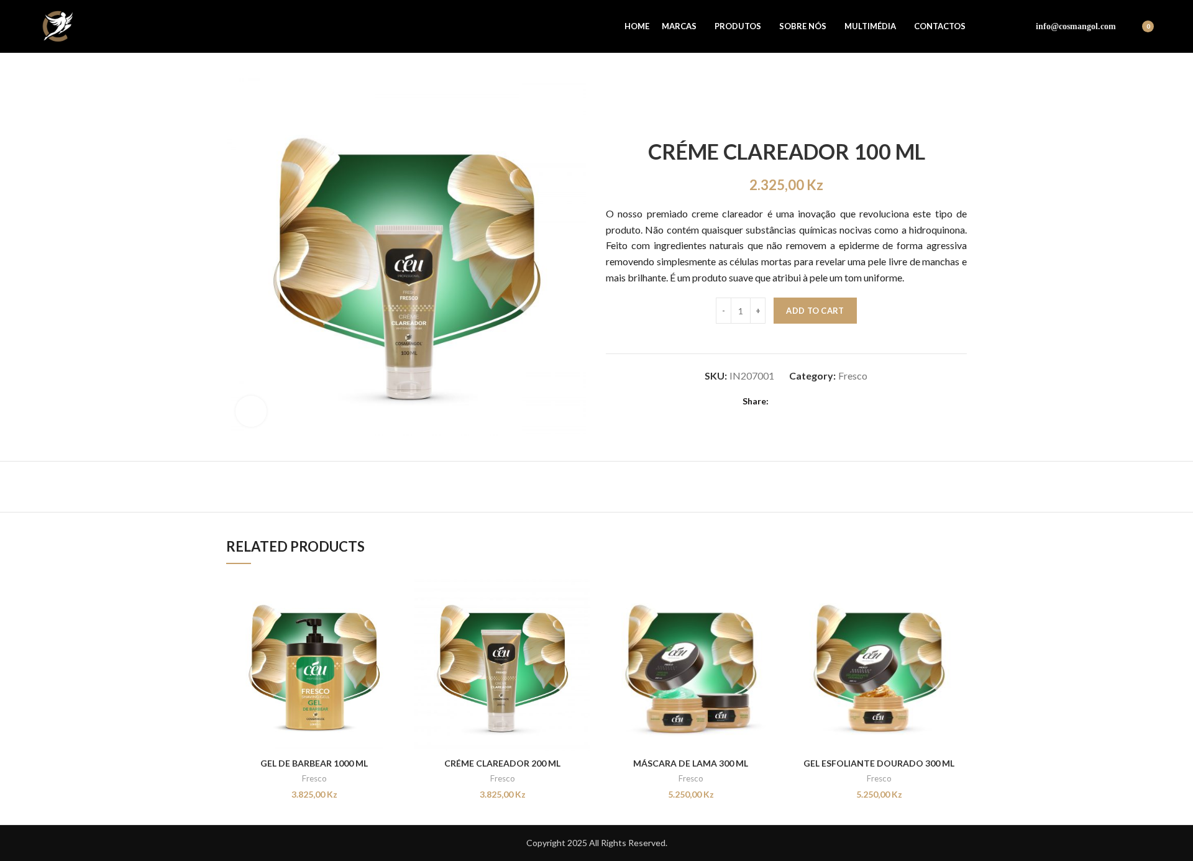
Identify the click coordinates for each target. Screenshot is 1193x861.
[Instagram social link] (1005, 26)
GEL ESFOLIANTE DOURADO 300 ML (878, 763)
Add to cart (815, 311)
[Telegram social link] (823, 402)
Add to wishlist (392, 651)
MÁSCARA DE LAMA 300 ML (690, 763)
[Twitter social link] (795, 402)
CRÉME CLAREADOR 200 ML (502, 763)
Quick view (392, 623)
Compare (392, 595)
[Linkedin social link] (809, 402)
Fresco (852, 375)
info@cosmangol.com (1076, 26)
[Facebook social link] (987, 26)
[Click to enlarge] (251, 411)
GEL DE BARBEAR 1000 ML (314, 763)
